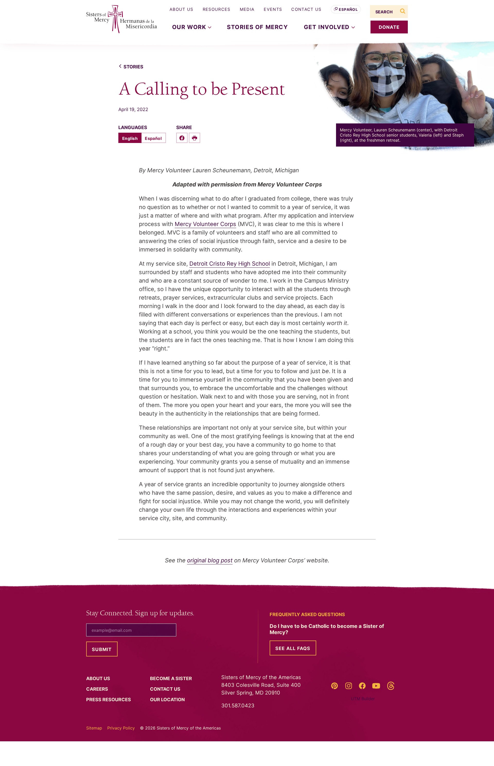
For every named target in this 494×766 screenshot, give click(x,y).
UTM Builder (363, 698)
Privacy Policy (121, 728)
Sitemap (94, 728)
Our (168, 699)
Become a (171, 678)
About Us (181, 9)
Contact (165, 689)
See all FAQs (293, 648)
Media (247, 9)
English (130, 138)
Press (109, 699)
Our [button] (190, 27)
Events (273, 9)
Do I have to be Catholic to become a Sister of (327, 629)
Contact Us (306, 9)
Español (348, 9)
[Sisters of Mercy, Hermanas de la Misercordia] (118, 19)
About (98, 678)
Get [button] (327, 27)
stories (133, 66)
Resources (217, 9)
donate (389, 27)
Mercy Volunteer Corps (205, 224)
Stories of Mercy (257, 27)
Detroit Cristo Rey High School (229, 263)
